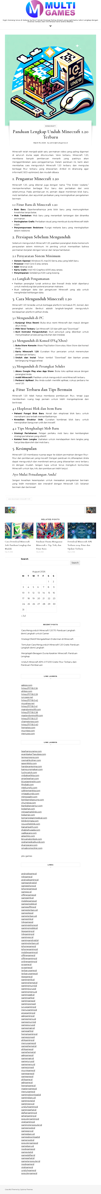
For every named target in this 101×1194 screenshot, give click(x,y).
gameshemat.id (28, 1046)
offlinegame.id (28, 955)
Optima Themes (26, 1189)
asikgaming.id (27, 1016)
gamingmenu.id (29, 992)
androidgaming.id (30, 880)
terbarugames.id (29, 973)
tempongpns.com (30, 757)
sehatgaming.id (28, 1116)
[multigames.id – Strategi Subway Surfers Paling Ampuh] (50, 9)
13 (39, 593)
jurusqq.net (27, 697)
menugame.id (28, 1091)
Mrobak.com (27, 784)
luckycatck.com (29, 772)
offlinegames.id (28, 895)
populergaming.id (30, 1119)
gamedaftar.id (28, 1155)
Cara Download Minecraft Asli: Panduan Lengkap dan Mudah (18, 545)
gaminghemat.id (29, 983)
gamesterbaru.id (29, 910)
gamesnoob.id (28, 1128)
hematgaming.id (29, 1034)
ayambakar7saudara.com (33, 754)
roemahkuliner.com (31, 760)
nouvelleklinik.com (30, 824)
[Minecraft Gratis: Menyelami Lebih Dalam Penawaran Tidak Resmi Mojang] (90, 510)
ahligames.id (27, 1049)
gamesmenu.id (28, 1019)
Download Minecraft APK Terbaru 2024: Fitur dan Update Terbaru (80, 545)
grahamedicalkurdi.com (33, 842)
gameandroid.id (29, 883)
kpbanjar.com (28, 815)
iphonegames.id (29, 889)
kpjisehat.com (28, 809)
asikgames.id (27, 1055)
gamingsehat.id (28, 1110)
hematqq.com (28, 727)
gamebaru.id (27, 1146)
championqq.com (30, 721)
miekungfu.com (29, 787)
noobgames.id (28, 1149)
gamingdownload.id (31, 1095)
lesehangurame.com (31, 751)
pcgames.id (26, 967)
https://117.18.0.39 (29, 694)
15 (49, 593)
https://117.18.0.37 (29, 718)
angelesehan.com (30, 778)
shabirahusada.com (30, 830)
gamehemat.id (28, 1052)
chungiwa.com (28, 803)
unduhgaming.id (29, 1107)
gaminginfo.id (28, 979)
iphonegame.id (28, 946)
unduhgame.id (28, 1170)
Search (24, 559)
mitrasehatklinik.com (31, 812)
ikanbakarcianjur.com (31, 806)
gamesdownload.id (30, 1137)
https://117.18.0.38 (29, 712)
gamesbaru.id (28, 1134)
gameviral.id (27, 1152)
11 (28, 593)
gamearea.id (27, 1076)
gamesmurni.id (28, 1022)
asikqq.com (26, 685)
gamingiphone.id (29, 925)
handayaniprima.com (31, 766)
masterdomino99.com (32, 715)
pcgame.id (26, 964)
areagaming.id (28, 1013)
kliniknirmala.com (30, 821)
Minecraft (50, 126)
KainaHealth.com (29, 827)
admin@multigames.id (59, 143)
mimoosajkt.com (29, 797)
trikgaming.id (27, 934)
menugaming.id (29, 1010)
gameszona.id (28, 1037)
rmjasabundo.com (30, 794)
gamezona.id (27, 1067)
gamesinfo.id (27, 898)
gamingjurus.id (28, 989)
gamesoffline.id (28, 907)
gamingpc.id (27, 937)
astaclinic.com (28, 836)
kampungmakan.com (32, 769)
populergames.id (29, 1143)
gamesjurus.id (28, 1025)
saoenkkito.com (29, 763)
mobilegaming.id (29, 952)
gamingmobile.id (29, 928)
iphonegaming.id (29, 949)
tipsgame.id (27, 977)
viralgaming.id (28, 1122)
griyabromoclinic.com (31, 848)
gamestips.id (27, 913)
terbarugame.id (29, 970)
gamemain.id (27, 1058)
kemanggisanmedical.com (34, 818)
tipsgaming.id (27, 931)
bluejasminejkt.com (31, 781)
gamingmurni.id (29, 986)
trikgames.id (27, 922)
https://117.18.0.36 (29, 688)
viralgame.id (27, 1167)
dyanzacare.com (29, 845)
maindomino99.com (31, 709)
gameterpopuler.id (30, 1161)
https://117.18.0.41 (29, 706)
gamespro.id (27, 1131)
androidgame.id (29, 874)
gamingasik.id (27, 995)
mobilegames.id (29, 901)
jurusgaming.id (28, 1007)
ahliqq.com (26, 691)
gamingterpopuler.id (31, 1125)
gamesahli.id (27, 1031)
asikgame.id (27, 1082)
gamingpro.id (27, 1104)
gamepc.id (26, 892)
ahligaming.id (27, 1040)
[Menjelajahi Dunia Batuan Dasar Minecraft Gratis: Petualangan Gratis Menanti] (10, 510)
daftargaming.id (29, 1113)
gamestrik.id (27, 919)
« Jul (23, 616)
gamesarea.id (27, 1073)
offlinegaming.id (29, 958)
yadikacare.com (29, 833)
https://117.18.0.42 (29, 700)
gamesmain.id (28, 1028)
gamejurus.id (27, 1061)
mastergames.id (29, 1089)
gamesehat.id (27, 1158)
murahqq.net (27, 703)
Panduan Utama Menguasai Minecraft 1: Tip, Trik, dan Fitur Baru (49, 545)
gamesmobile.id (29, 904)
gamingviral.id (28, 1101)
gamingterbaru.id (30, 943)
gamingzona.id (28, 1004)
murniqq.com (28, 730)
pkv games (26, 856)
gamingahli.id (27, 998)
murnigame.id (28, 1070)
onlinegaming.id (29, 961)
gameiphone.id (28, 886)
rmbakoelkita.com (30, 775)
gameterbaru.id (29, 916)
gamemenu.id (28, 1064)
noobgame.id (27, 1164)
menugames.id (28, 1043)
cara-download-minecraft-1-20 (19, 499)
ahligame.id (27, 1079)
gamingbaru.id (28, 1098)
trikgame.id (26, 877)
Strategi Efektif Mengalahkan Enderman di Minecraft (47, 639)
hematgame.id (28, 1085)
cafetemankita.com (30, 790)
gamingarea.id (28, 1001)
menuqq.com (28, 733)
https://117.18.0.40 (29, 724)
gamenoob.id (27, 1140)
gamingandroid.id (30, 940)
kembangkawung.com (32, 800)
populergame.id (29, 1173)
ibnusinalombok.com (31, 839)
